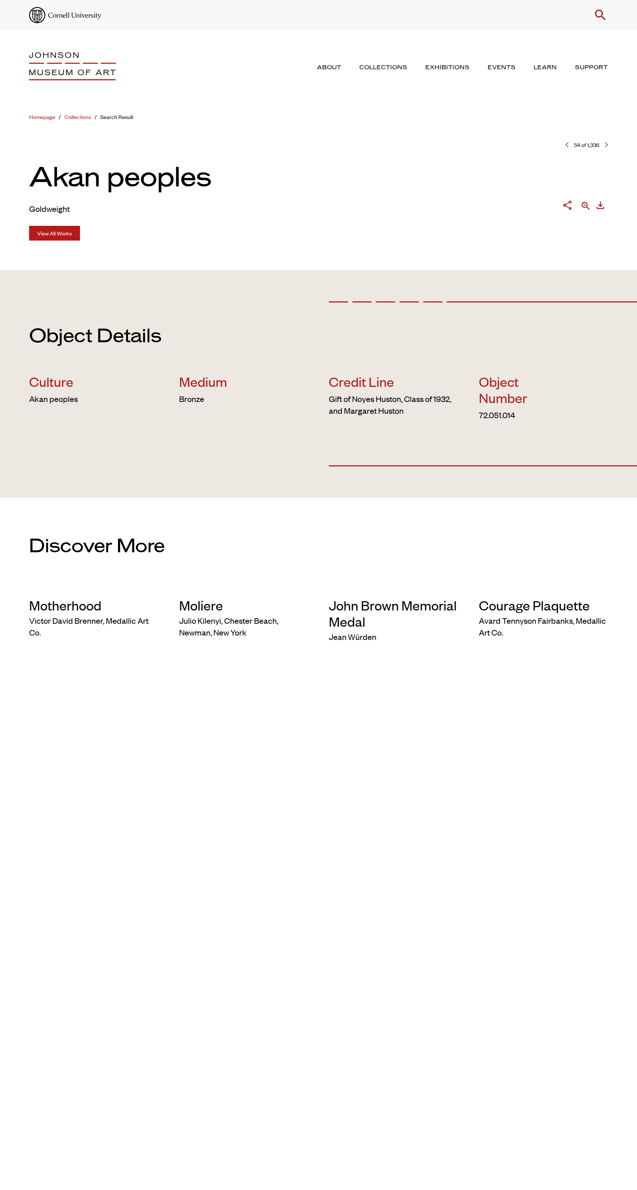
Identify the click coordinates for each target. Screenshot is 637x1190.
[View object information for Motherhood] (94, 585)
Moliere (201, 604)
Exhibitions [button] (447, 67)
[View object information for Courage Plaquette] (543, 585)
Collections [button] (383, 67)
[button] (600, 15)
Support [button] (591, 67)
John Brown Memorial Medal (393, 613)
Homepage (42, 116)
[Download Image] (600, 207)
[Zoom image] (585, 206)
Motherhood (65, 604)
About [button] (329, 67)
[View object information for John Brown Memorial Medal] (393, 585)
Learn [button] (545, 67)
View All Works (54, 233)
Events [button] (502, 67)
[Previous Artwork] (567, 144)
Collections (78, 116)
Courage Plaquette (534, 604)
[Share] (567, 207)
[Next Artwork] (606, 144)
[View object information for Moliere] (244, 585)
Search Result (116, 116)
